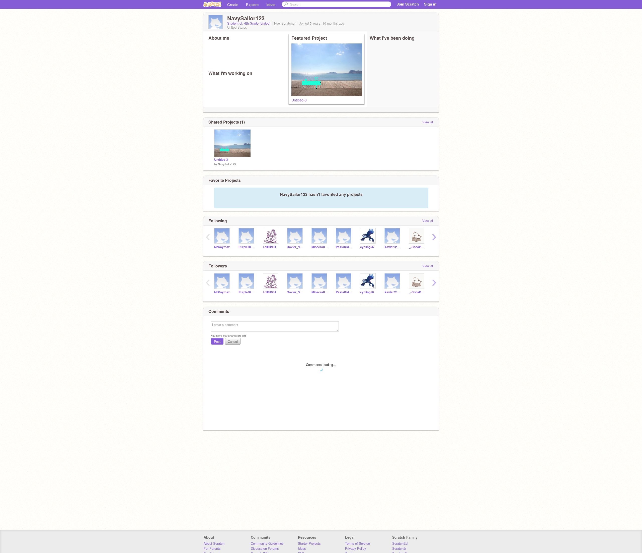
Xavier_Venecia (295, 247)
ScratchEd (400, 543)
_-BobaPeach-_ (417, 247)
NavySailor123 (227, 164)
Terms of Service (357, 543)
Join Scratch (408, 4)
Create (232, 4)
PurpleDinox (246, 247)
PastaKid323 (344, 247)
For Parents (212, 548)
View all (428, 122)
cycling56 (367, 247)
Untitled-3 (299, 99)
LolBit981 (269, 247)
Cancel (233, 341)
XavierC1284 (392, 247)
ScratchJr (399, 548)
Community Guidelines (267, 543)
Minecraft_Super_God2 (319, 247)
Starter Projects (309, 543)
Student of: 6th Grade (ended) (249, 23)
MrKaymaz (222, 247)
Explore (252, 4)
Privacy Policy (355, 548)
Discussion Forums (265, 548)
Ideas (270, 4)
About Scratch (214, 543)
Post (217, 341)
